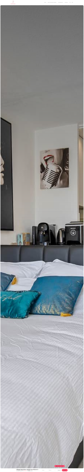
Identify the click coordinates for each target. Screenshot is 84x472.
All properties (60, 2)
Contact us (66, 2)
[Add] (60, 470)
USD (72, 2)
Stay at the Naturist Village (52, 2)
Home (45, 2)
